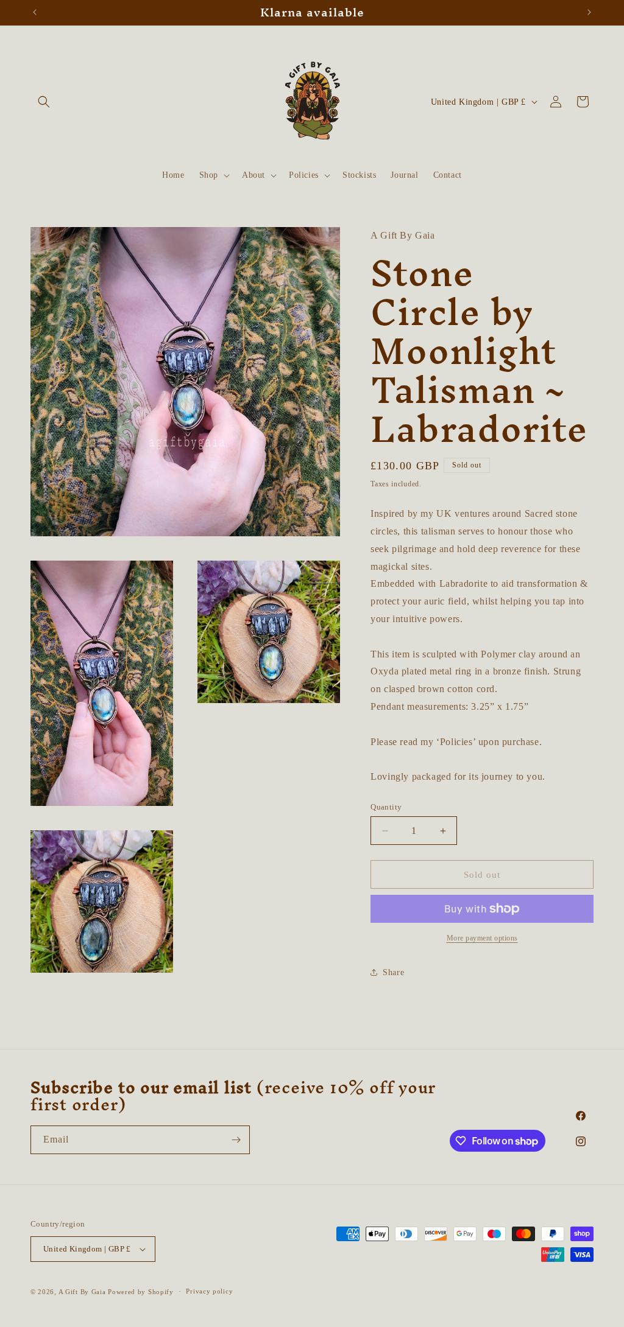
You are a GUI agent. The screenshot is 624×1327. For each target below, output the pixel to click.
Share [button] (393, 972)
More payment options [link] (482, 938)
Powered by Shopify (141, 1291)
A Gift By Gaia (82, 1291)
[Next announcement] (589, 12)
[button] (43, 101)
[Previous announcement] (34, 12)
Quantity (386, 806)
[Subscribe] (235, 1140)
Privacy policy (209, 1291)
